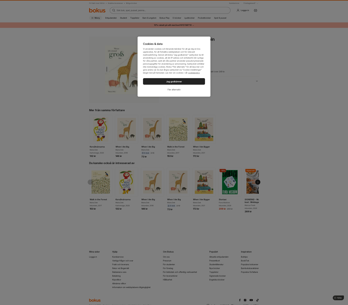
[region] (174, 67)
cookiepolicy (194, 73)
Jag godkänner (174, 81)
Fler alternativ (174, 89)
